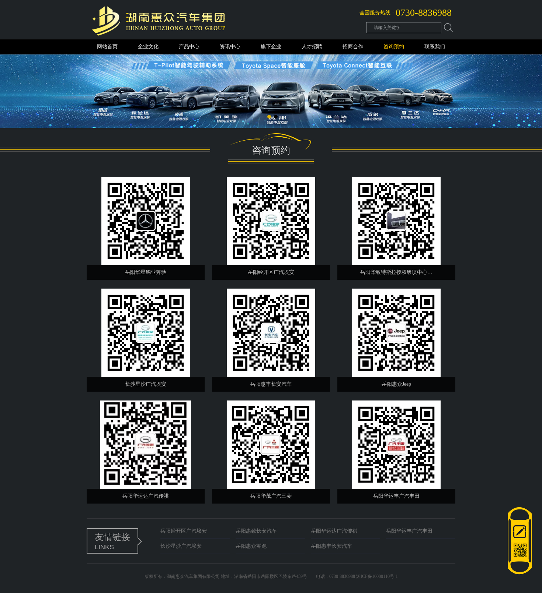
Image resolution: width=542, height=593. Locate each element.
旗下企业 (271, 46)
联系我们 (434, 46)
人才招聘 (312, 46)
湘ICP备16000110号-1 (377, 576)
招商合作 (353, 46)
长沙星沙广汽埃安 (181, 546)
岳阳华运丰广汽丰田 (409, 531)
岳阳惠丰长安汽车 (331, 546)
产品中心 (189, 46)
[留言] (519, 530)
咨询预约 (393, 46)
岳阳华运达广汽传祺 (334, 531)
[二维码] (519, 558)
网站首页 (107, 46)
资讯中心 (230, 46)
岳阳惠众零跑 (251, 546)
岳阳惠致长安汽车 (256, 531)
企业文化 (148, 46)
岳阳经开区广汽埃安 (183, 531)
